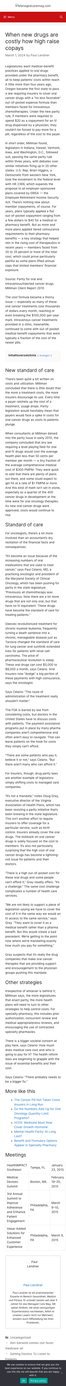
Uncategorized (20, 1337)
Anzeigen (44, 355)
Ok (23, 1380)
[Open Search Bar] (61, 17)
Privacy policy (38, 1380)
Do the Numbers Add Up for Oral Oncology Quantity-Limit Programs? (37, 1113)
